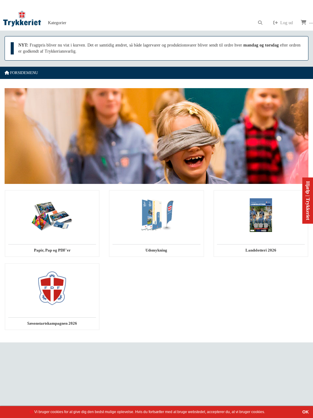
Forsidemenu (23, 72)
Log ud (286, 23)
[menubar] (64, 15)
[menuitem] (57, 15)
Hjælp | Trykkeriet (308, 200)
